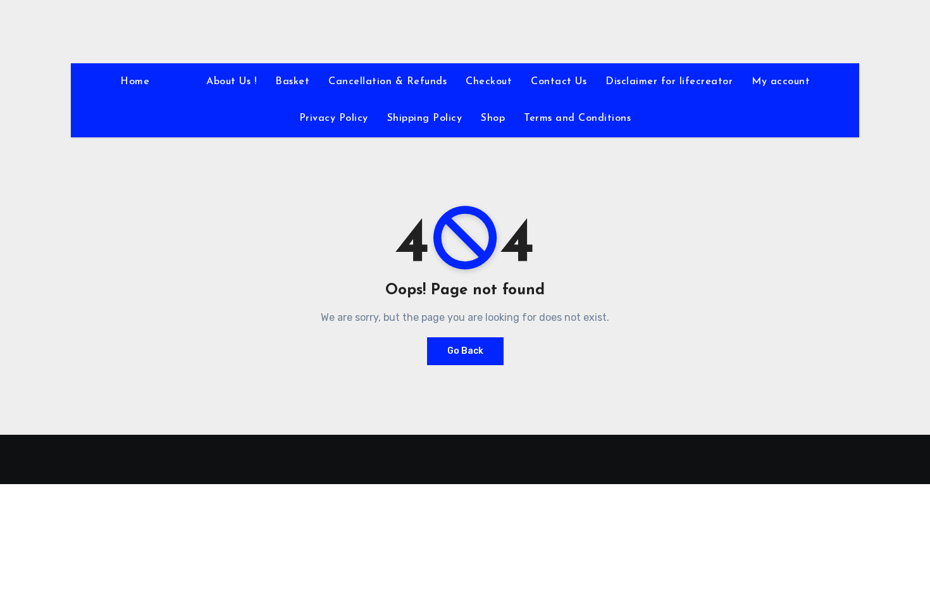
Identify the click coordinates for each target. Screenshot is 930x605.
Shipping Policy (424, 118)
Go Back (465, 351)
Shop (493, 118)
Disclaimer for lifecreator (669, 82)
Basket (292, 82)
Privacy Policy (333, 118)
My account (781, 82)
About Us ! (231, 82)
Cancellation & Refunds (387, 82)
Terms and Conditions (577, 118)
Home (134, 82)
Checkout (489, 82)
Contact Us (558, 82)
